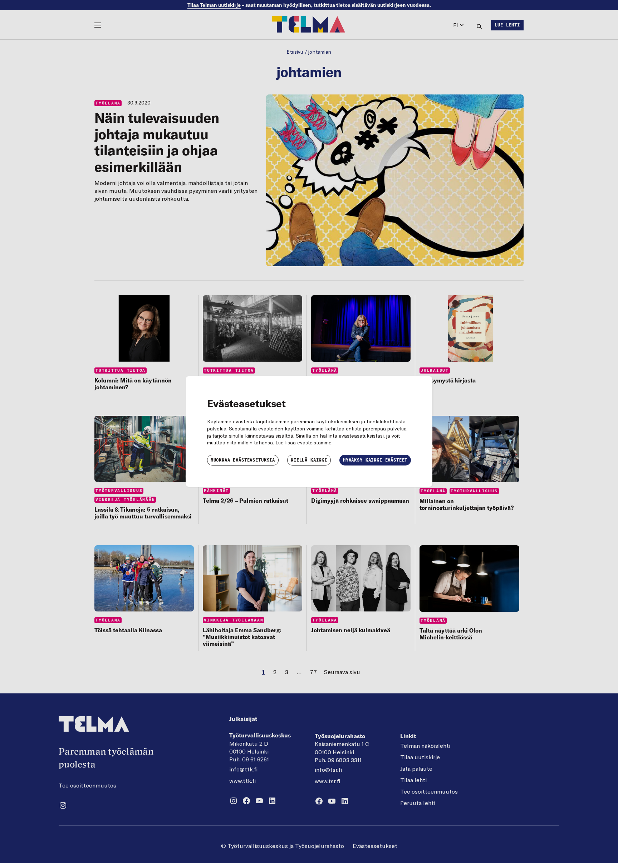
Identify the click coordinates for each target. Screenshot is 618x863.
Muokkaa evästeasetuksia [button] (243, 460)
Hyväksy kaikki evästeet (375, 460)
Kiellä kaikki (309, 460)
